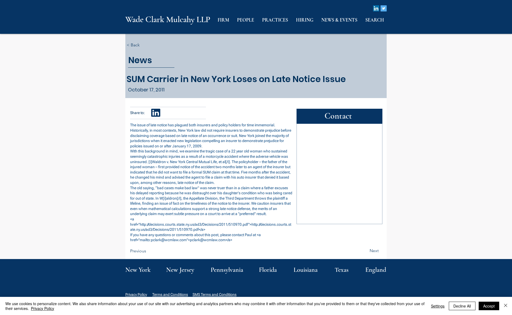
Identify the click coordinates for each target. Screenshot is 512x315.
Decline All (462, 306)
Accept (489, 306)
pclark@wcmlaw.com (169, 240)
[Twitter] (384, 8)
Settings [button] (438, 306)
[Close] (505, 306)
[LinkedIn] (376, 8)
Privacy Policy (136, 294)
